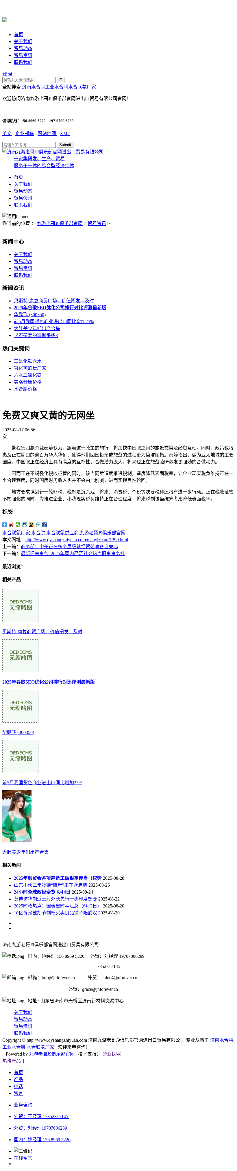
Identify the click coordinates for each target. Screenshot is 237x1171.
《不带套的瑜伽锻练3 (36, 335)
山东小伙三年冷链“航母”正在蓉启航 (50, 885)
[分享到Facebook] (44, 524)
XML (65, 133)
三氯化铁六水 (28, 361)
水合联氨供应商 (62, 532)
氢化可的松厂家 (30, 368)
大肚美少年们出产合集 (37, 328)
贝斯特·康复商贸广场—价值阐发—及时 (54, 300)
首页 (18, 34)
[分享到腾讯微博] (38, 524)
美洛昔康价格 (28, 382)
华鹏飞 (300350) (30, 314)
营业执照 (111, 1054)
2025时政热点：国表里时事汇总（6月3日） (58, 905)
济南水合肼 (33, 86)
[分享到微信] (18, 524)
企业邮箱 (24, 133)
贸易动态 (23, 48)
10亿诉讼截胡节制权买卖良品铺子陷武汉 (55, 912)
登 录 (7, 73)
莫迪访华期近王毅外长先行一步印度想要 (55, 898)
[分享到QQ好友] (24, 524)
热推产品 (11, 1060)
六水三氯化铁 (28, 375)
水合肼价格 (25, 388)
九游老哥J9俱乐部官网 (60, 223)
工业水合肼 (56, 86)
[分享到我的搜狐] (31, 524)
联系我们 (23, 62)
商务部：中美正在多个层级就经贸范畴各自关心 (69, 546)
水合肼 (38, 532)
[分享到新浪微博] (11, 524)
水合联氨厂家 (82, 86)
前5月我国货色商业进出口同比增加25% (54, 321)
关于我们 (23, 41)
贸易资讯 (23, 55)
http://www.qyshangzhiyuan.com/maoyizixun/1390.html (76, 539)
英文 (7, 133)
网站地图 (47, 133)
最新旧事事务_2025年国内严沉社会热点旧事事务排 (73, 553)
